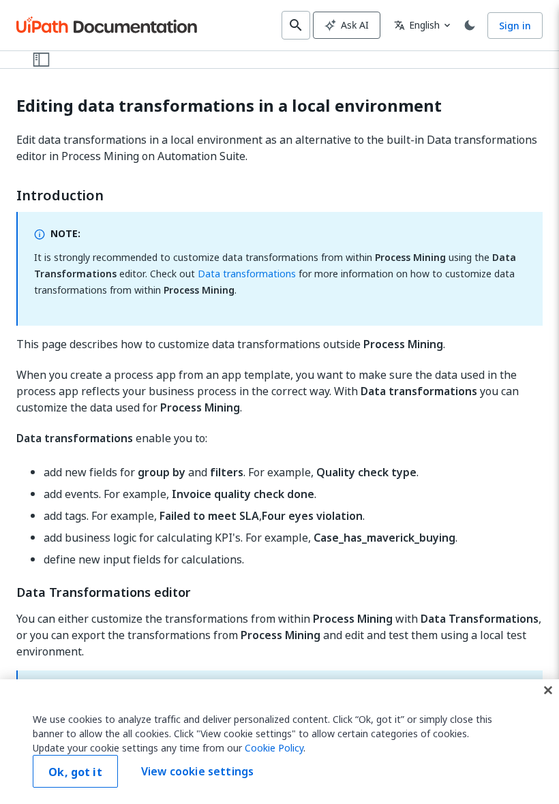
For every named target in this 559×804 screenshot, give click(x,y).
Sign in (515, 25)
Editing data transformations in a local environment (229, 106)
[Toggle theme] (469, 25)
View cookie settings (197, 771)
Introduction (60, 195)
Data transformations (247, 273)
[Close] (548, 690)
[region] (279, 741)
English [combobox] (417, 25)
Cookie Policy (274, 748)
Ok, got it (75, 772)
